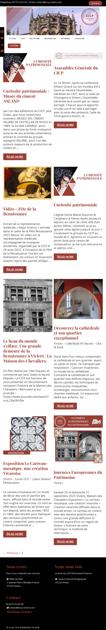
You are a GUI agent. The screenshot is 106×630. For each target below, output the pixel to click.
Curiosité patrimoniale (75, 204)
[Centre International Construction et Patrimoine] (53, 21)
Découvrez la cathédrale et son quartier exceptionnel (77, 333)
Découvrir (34, 39)
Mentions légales (19, 611)
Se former (65, 39)
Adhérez (14, 46)
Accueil (12, 39)
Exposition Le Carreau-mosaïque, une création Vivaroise (25, 468)
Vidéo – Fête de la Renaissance (19, 211)
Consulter (79, 39)
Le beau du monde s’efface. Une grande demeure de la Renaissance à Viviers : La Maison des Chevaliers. (27, 351)
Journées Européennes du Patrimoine (78, 474)
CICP (23, 39)
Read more (16, 157)
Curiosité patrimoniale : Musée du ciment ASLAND (26, 96)
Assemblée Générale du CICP (76, 70)
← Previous (10, 553)
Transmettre (50, 39)
